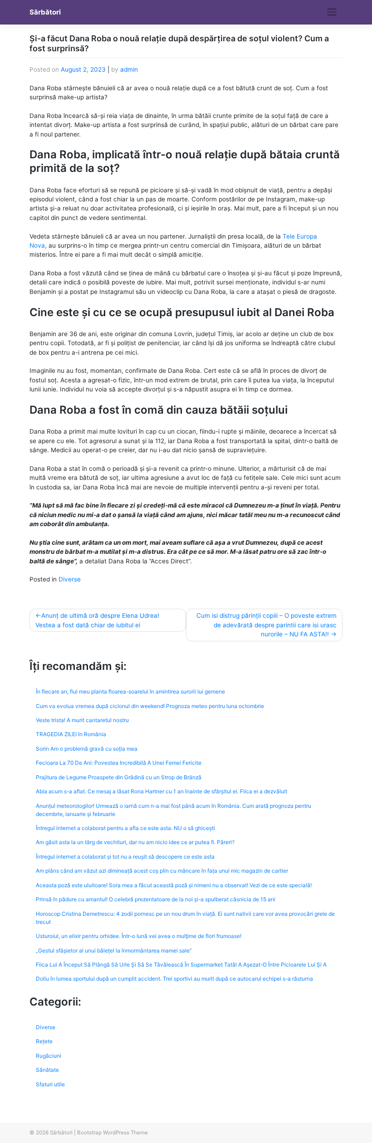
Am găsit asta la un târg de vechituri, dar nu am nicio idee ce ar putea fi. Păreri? (135, 842)
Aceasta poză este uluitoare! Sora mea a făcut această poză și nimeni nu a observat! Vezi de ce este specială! (174, 885)
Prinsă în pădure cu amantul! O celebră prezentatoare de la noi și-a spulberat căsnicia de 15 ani (155, 899)
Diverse (70, 579)
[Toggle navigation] (332, 12)
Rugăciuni (48, 1055)
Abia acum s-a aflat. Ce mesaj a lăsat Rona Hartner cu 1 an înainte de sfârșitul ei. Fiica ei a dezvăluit (161, 791)
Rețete (44, 1041)
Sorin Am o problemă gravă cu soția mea (86, 748)
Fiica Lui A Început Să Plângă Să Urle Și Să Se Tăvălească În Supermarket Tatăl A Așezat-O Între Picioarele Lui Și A (181, 964)
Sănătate (47, 1069)
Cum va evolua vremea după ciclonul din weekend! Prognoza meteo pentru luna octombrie (150, 706)
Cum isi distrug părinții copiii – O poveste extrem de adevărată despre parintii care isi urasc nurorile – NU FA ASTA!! (266, 625)
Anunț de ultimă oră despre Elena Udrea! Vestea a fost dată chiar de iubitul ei (97, 620)
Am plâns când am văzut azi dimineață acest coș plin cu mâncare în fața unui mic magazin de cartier (162, 870)
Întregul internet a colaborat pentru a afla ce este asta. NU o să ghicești (125, 828)
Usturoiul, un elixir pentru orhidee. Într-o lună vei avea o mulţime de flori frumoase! (138, 936)
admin (129, 69)
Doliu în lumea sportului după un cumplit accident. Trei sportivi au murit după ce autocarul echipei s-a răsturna (174, 978)
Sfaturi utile (50, 1084)
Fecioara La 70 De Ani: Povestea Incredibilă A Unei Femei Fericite (118, 762)
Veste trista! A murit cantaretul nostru (82, 720)
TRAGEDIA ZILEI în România (71, 734)
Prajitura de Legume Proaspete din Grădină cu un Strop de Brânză (118, 777)
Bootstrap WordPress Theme (112, 1132)
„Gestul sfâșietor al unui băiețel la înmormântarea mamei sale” (114, 950)
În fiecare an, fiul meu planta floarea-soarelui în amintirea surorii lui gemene (130, 691)
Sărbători (45, 12)
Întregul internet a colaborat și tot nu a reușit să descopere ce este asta (125, 856)
